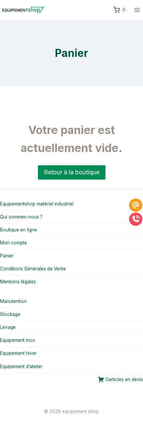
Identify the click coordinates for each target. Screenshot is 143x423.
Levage (8, 327)
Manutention (13, 301)
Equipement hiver (18, 353)
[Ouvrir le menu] (137, 10)
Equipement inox (17, 340)
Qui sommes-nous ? (21, 216)
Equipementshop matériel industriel (36, 204)
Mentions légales (18, 281)
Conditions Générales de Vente (33, 268)
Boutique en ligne (18, 229)
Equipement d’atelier (21, 366)
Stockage (10, 314)
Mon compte (13, 242)
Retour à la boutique (71, 172)
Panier (7, 255)
